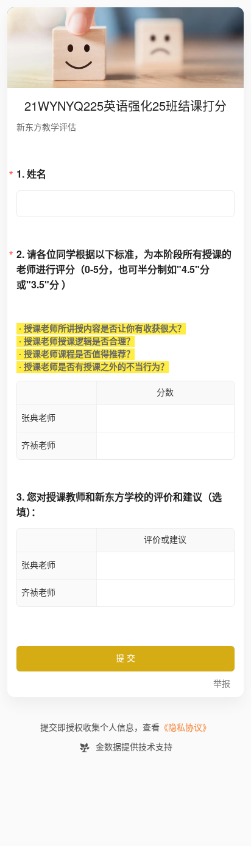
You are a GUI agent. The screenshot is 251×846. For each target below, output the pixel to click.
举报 (221, 684)
